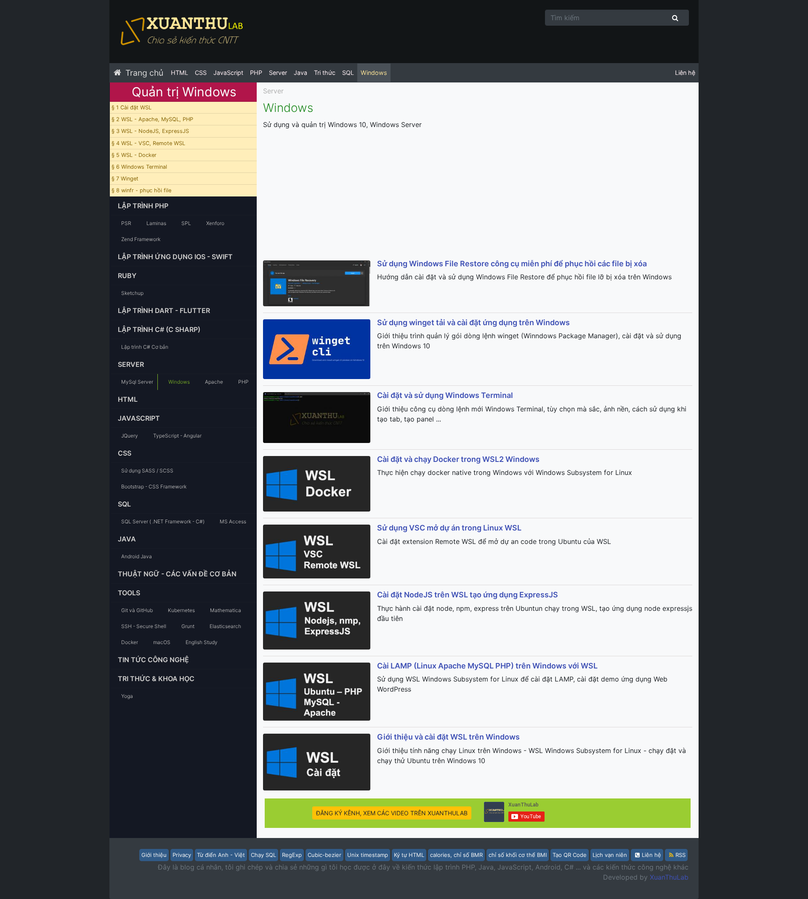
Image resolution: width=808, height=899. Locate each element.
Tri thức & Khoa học (156, 678)
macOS (161, 642)
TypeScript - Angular (177, 435)
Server (278, 72)
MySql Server (137, 382)
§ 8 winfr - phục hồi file (141, 190)
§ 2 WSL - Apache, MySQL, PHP (152, 119)
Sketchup (132, 293)
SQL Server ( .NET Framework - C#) (163, 521)
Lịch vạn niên (610, 854)
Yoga (127, 696)
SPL (186, 223)
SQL (348, 72)
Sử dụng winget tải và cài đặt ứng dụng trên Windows (473, 322)
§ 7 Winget (125, 178)
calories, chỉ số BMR (456, 854)
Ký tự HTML (409, 854)
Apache (214, 382)
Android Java (136, 556)
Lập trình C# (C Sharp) (159, 329)
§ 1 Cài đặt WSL (132, 107)
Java (300, 72)
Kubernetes (181, 610)
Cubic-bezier (324, 854)
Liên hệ (685, 72)
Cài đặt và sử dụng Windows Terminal (445, 395)
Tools (129, 593)
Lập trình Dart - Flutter (164, 310)
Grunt (187, 626)
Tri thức (324, 72)
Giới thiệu (154, 854)
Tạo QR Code (570, 854)
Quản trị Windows (184, 91)
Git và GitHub (137, 610)
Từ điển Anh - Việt (221, 854)
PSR (126, 223)
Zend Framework (140, 239)
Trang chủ (144, 73)
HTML (179, 72)
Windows (374, 72)
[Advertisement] (477, 195)
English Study (202, 642)
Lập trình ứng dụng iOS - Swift (175, 256)
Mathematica (225, 610)
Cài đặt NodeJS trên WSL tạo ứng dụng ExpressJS (467, 594)
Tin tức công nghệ (153, 659)
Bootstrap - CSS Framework (153, 486)
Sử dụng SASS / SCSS (147, 470)
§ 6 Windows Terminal (139, 167)
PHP (256, 72)
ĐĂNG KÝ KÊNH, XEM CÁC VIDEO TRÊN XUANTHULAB (392, 813)
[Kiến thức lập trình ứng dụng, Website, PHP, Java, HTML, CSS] (181, 31)
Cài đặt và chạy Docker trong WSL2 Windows (458, 459)
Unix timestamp (367, 854)
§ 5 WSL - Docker (134, 155)
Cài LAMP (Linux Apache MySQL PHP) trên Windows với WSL (487, 665)
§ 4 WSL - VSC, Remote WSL (148, 143)
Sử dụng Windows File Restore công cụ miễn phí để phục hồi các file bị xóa (512, 263)
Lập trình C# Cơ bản (144, 347)
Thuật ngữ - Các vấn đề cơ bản (177, 574)
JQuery (129, 435)
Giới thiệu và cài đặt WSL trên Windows (448, 736)
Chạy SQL (263, 854)
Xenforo (215, 223)
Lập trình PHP (143, 206)
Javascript (139, 418)
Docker (129, 642)
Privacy (182, 854)
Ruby (127, 275)
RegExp (292, 854)
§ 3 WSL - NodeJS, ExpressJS (150, 131)
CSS (201, 72)
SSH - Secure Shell (143, 626)
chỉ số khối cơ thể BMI (518, 854)
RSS (680, 854)
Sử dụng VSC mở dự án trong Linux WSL (449, 527)
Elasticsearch (225, 626)
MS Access (233, 521)
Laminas (156, 223)
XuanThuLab (669, 877)
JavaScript (228, 72)
